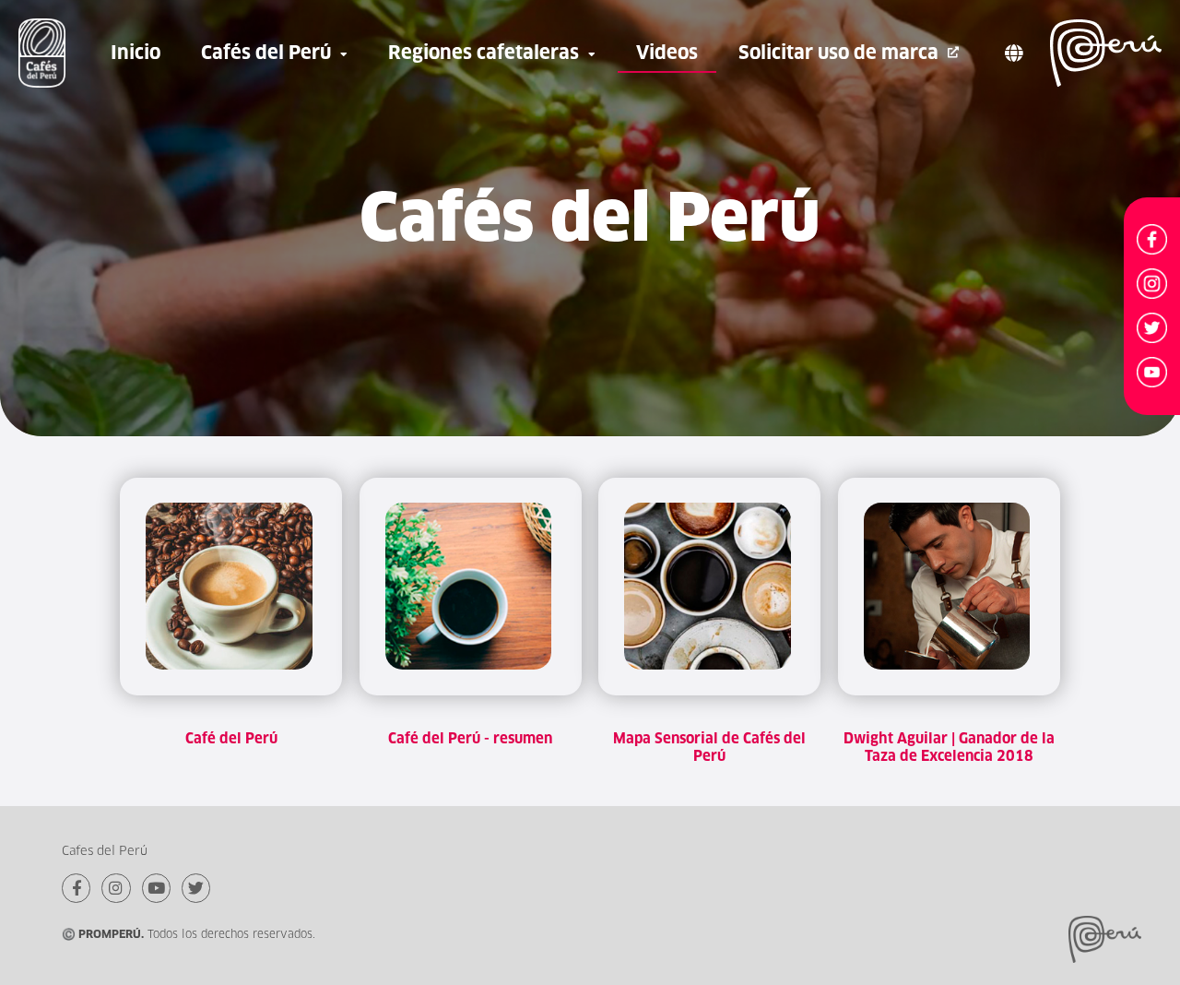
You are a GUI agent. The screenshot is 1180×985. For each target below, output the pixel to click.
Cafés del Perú (266, 53)
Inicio (135, 53)
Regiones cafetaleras (483, 53)
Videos (667, 53)
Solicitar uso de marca (838, 53)
